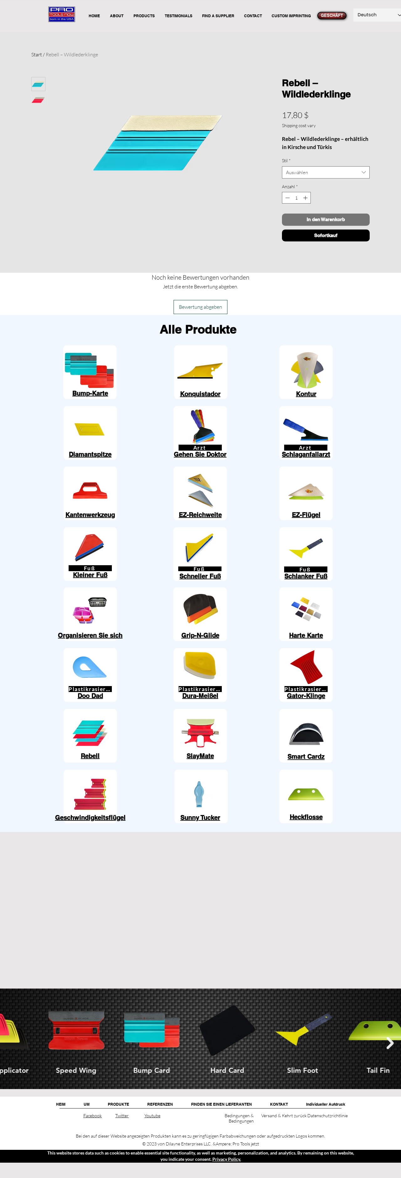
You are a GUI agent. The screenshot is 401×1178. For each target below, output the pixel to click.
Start (36, 54)
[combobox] (326, 172)
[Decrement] (287, 197)
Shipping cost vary (299, 125)
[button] (118, 1104)
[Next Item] (390, 1043)
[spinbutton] (296, 197)
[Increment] (306, 197)
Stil (286, 160)
